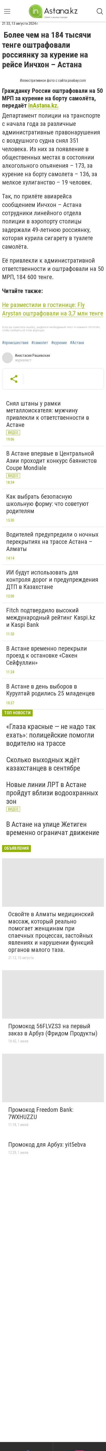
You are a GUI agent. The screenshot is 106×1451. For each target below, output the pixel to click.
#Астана (77, 343)
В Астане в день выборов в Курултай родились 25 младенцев (50, 690)
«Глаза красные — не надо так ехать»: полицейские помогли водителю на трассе (50, 734)
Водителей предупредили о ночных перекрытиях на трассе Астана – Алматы (52, 541)
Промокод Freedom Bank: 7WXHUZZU (40, 1113)
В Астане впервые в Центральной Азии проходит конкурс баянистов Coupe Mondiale (51, 460)
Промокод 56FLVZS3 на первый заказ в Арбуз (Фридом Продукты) (53, 1030)
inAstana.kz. (43, 105)
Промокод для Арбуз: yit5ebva (47, 1144)
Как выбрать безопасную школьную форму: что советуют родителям (47, 503)
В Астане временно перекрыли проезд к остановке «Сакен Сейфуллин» (46, 655)
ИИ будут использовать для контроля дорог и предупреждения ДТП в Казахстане (52, 579)
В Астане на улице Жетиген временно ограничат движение (52, 828)
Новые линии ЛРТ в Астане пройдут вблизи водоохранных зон (52, 792)
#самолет (39, 343)
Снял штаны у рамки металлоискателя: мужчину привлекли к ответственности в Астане (47, 414)
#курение (59, 343)
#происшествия (15, 343)
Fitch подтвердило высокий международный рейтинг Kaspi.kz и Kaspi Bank (50, 617)
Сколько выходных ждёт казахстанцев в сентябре (43, 764)
